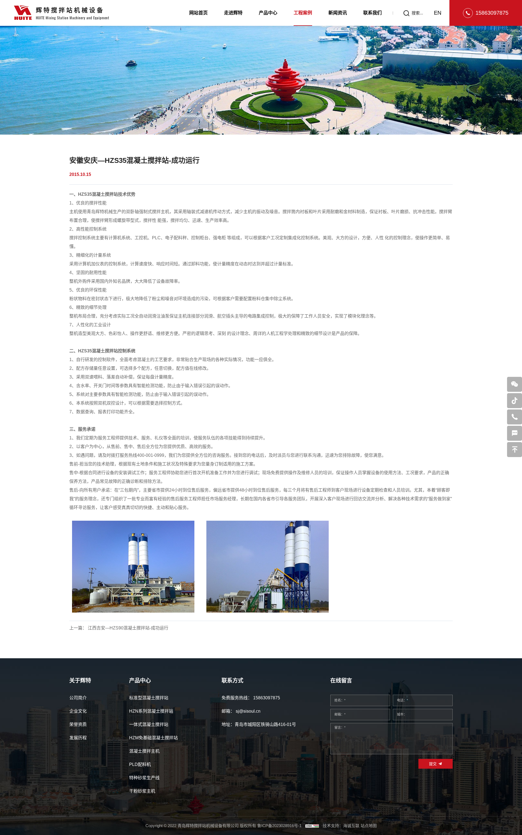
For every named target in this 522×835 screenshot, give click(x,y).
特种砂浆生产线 (144, 777)
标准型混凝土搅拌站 (148, 698)
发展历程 (78, 737)
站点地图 (369, 825)
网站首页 (198, 12)
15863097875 (492, 13)
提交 (433, 764)
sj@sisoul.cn (248, 711)
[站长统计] (312, 825)
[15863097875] (514, 416)
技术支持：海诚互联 (341, 825)
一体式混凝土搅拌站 (148, 724)
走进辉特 (233, 12)
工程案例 (303, 12)
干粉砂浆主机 (142, 791)
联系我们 (372, 12)
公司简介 (78, 698)
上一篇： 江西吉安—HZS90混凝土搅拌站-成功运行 (118, 628)
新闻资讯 (337, 12)
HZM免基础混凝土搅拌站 (153, 737)
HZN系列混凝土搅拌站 (151, 711)
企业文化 (78, 711)
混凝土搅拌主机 (144, 751)
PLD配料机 (140, 764)
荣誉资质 (78, 724)
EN (437, 13)
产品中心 (268, 12)
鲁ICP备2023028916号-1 (279, 825)
